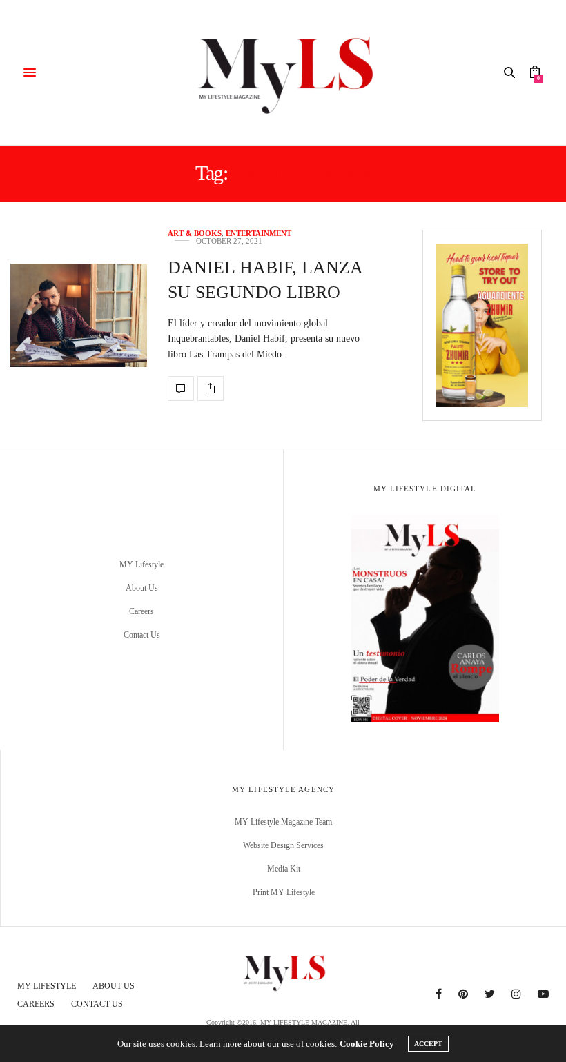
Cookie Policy (367, 1044)
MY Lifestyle (141, 564)
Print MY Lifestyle (284, 892)
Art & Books (195, 233)
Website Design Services (283, 845)
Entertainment (258, 233)
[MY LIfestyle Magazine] (283, 72)
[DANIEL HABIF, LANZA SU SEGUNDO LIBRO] (78, 315)
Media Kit (283, 869)
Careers (141, 611)
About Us (142, 588)
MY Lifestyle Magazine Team (283, 822)
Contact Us (142, 635)
